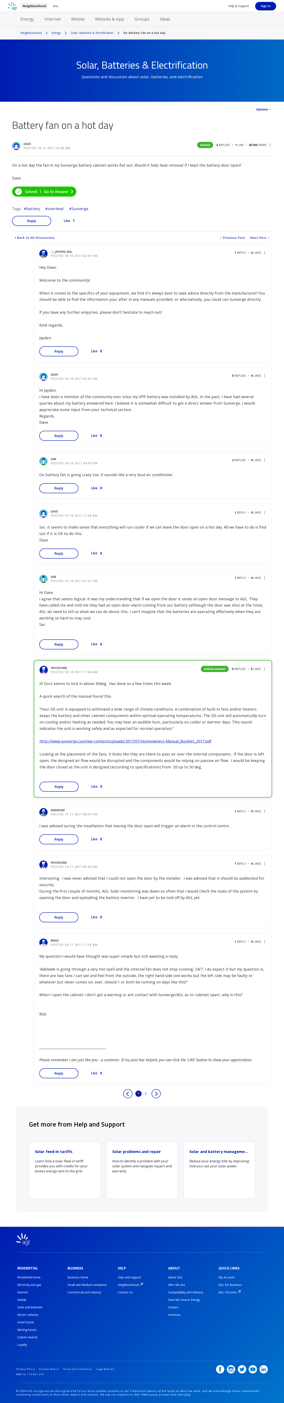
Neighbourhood (34, 6)
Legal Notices (105, 1369)
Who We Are (176, 1285)
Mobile (78, 19)
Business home (78, 1277)
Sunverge (80, 208)
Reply (31, 221)
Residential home (29, 1277)
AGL (56, 6)
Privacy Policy (25, 1369)
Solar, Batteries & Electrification (92, 33)
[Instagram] (231, 1369)
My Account (227, 1277)
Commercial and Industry (84, 1292)
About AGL (175, 1277)
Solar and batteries (30, 1307)
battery (33, 208)
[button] (270, 145)
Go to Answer (56, 191)
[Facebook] (220, 1369)
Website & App (109, 19)
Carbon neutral (27, 1337)
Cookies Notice (49, 1369)
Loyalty (22, 1345)
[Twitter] (242, 1369)
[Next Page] (156, 1093)
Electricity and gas (29, 1285)
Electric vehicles (27, 1315)
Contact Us (125, 1292)
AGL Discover (228, 1292)
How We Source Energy (184, 1300)
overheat (56, 208)
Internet (52, 19)
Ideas (165, 19)
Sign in (265, 6)
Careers (173, 1307)
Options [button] (262, 109)
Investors (174, 1315)
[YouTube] (253, 1369)
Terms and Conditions (77, 1369)
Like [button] (67, 220)
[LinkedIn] (263, 1369)
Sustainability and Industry (185, 1292)
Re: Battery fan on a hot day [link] (144, 33)
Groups (142, 19)
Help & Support (238, 6)
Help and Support (129, 1277)
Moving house (26, 1330)
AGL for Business (230, 1285)
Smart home (25, 1322)
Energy (27, 19)
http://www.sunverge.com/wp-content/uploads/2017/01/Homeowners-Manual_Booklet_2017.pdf (125, 741)
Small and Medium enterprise (87, 1285)
